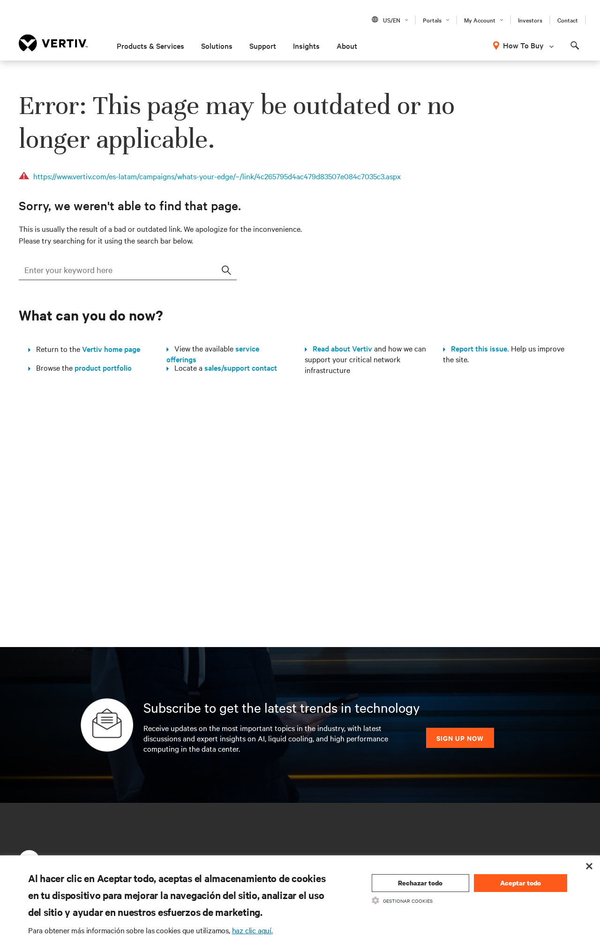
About (347, 45)
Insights (306, 45)
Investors (530, 19)
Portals (432, 19)
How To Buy (523, 45)
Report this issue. (477, 348)
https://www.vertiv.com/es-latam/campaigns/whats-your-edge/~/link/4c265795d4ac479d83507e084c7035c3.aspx (217, 176)
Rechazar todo (420, 882)
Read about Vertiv (339, 348)
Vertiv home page (111, 348)
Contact (567, 19)
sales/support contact (240, 367)
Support (262, 45)
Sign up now (460, 738)
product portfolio (103, 367)
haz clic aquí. (252, 930)
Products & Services (150, 45)
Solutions (216, 45)
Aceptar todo (520, 882)
